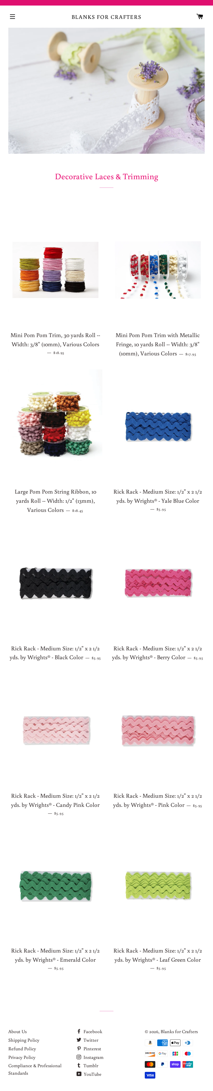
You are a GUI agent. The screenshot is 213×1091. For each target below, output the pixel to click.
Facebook (92, 1031)
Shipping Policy (23, 1040)
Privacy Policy (22, 1057)
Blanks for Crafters (107, 16)
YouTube (92, 1074)
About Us (17, 1031)
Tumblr (90, 1065)
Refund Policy (22, 1048)
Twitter (90, 1040)
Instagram (92, 1057)
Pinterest (91, 1048)
